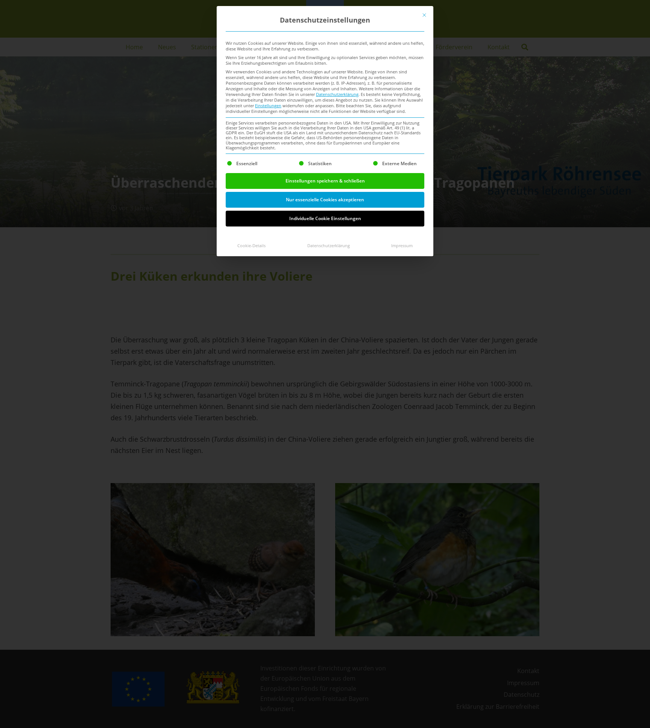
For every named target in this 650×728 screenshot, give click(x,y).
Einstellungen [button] (268, 105)
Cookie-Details (251, 245)
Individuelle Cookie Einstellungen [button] (325, 218)
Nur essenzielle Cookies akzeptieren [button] (325, 199)
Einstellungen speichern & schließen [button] (325, 181)
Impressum (402, 245)
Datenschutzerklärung (337, 94)
